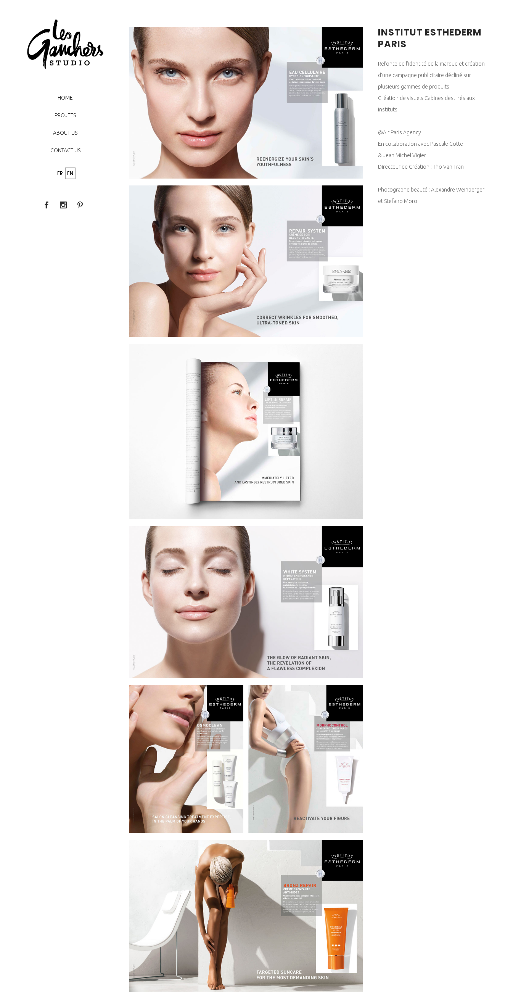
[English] (70, 174)
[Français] (60, 174)
